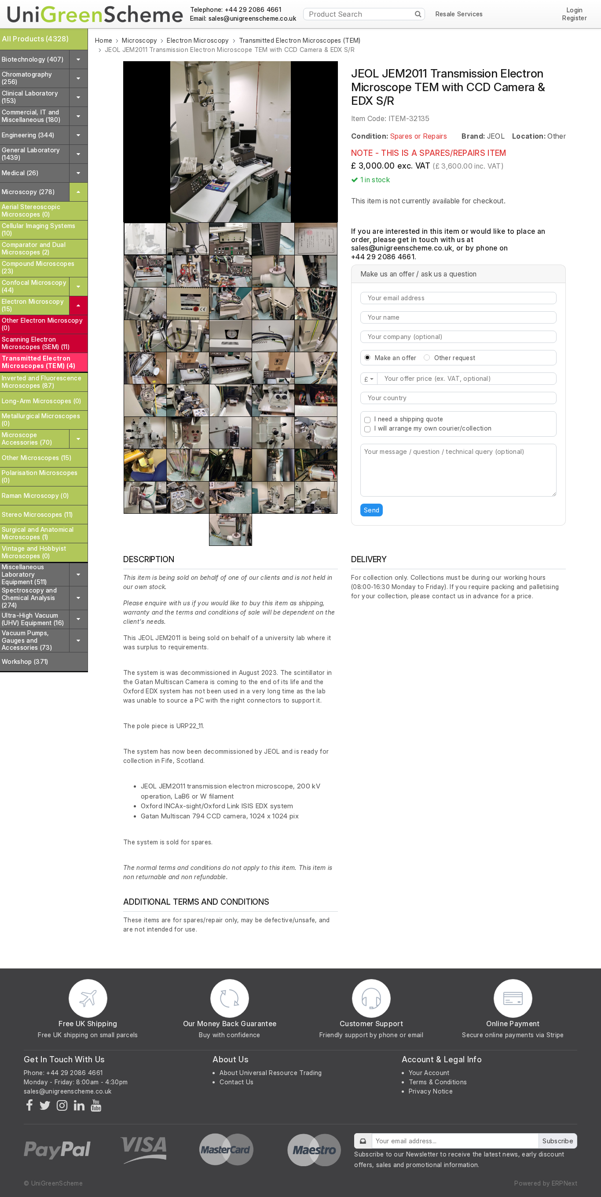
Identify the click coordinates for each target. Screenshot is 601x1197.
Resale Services (459, 14)
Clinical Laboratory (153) (30, 96)
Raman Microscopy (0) (35, 495)
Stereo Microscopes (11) (37, 514)
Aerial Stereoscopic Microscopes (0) (31, 210)
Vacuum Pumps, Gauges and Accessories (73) (27, 640)
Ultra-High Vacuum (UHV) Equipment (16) (33, 618)
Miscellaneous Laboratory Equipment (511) (24, 574)
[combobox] (458, 398)
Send (371, 510)
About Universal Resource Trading (271, 1072)
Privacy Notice (431, 1091)
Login (575, 10)
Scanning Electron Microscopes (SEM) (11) (36, 342)
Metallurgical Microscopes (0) (41, 419)
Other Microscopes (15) (36, 457)
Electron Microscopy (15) (33, 305)
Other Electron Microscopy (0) (42, 324)
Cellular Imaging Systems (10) (39, 229)
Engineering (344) (28, 135)
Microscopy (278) (28, 191)
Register (574, 18)
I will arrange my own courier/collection (432, 428)
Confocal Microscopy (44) (34, 286)
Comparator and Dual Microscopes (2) (34, 248)
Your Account (429, 1072)
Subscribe (557, 1141)
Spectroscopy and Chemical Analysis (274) (29, 597)
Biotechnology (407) (32, 59)
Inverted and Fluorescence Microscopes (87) (41, 381)
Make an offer (396, 357)
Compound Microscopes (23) (38, 267)
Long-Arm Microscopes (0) (41, 401)
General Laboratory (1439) (31, 153)
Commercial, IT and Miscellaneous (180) (31, 115)
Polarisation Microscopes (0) (40, 476)
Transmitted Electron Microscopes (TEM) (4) (39, 361)
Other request (455, 357)
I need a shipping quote (408, 419)
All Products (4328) (35, 38)
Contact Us (236, 1082)
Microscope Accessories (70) (27, 438)
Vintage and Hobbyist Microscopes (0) (34, 552)
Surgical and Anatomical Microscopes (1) (37, 533)
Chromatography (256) (27, 77)
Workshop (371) (25, 661)
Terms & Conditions (438, 1082)
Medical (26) (20, 173)
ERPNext (564, 1183)
